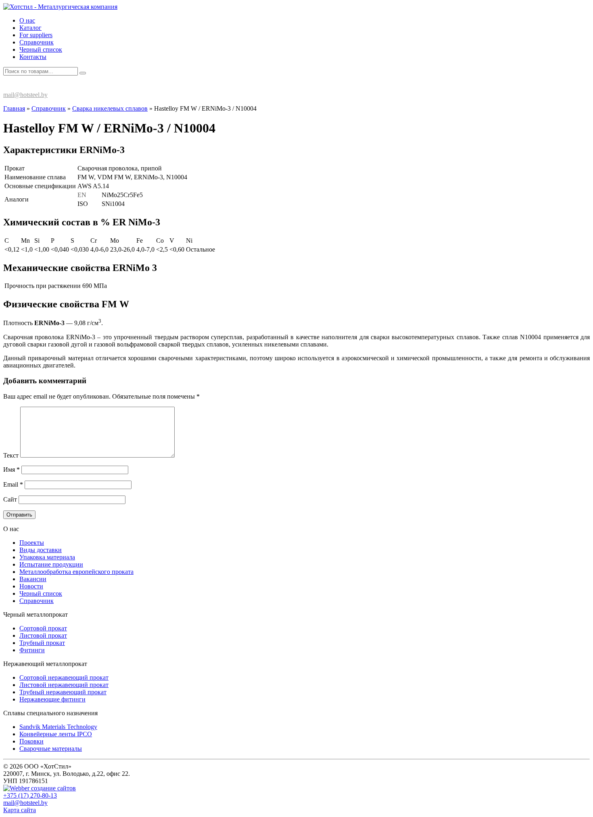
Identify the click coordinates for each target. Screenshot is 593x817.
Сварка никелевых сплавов (110, 108)
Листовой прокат (43, 635)
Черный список (40, 49)
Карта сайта (19, 809)
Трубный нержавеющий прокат (62, 692)
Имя (11, 469)
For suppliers (35, 35)
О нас (27, 20)
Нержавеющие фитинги (52, 699)
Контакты (32, 56)
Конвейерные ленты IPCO (55, 734)
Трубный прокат (42, 642)
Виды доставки (40, 549)
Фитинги (32, 650)
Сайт (10, 499)
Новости (31, 586)
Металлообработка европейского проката (76, 571)
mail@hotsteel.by (25, 94)
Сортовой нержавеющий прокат (64, 677)
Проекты (31, 542)
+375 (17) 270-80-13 (37, 86)
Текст (11, 455)
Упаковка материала (47, 557)
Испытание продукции (51, 564)
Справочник (36, 42)
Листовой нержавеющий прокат (64, 684)
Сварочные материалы (50, 748)
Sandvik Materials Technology (58, 726)
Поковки (31, 741)
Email (13, 484)
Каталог (30, 27)
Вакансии (32, 578)
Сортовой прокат (43, 628)
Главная (14, 108)
